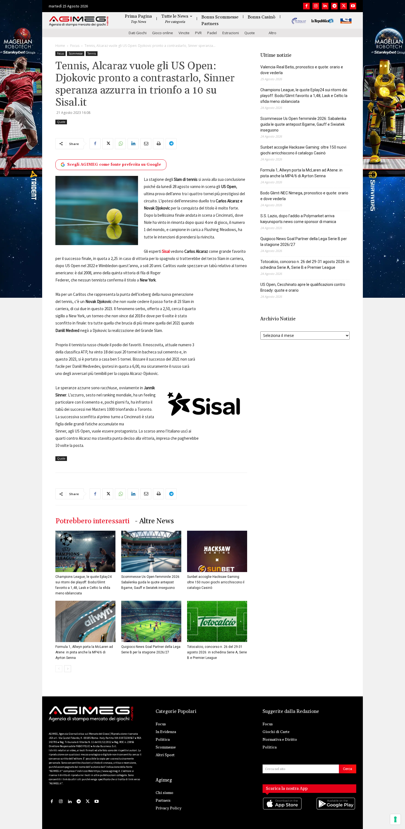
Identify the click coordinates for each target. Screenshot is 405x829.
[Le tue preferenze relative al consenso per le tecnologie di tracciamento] (395, 819)
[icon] (283, 809)
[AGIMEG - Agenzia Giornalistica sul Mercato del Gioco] (79, 21)
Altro (272, 32)
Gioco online (162, 32)
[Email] (145, 143)
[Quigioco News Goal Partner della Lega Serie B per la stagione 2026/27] (151, 621)
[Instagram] (315, 6)
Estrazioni (230, 32)
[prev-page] (58, 668)
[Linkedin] (325, 6)
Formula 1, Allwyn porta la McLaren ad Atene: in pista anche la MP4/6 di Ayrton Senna (84, 652)
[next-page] (67, 668)
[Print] (158, 143)
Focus (74, 45)
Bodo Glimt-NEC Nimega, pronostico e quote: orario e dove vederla (304, 196)
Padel (212, 32)
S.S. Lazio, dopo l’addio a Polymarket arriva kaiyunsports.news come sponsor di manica (298, 219)
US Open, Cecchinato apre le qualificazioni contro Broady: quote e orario (302, 287)
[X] (343, 6)
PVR (198, 32)
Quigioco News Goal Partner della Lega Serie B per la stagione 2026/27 (303, 242)
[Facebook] (306, 6)
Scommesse (76, 53)
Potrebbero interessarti (92, 521)
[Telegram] (334, 6)
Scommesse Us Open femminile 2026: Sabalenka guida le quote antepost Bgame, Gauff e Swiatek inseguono (150, 582)
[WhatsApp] (120, 143)
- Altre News (154, 521)
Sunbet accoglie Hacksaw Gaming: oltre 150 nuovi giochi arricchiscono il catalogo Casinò (215, 582)
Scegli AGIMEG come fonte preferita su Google (114, 164)
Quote (249, 32)
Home (60, 45)
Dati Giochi (138, 32)
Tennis (91, 53)
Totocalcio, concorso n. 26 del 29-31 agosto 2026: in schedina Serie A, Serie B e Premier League (217, 652)
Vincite (184, 32)
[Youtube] (353, 6)
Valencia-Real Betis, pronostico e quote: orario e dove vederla (301, 70)
